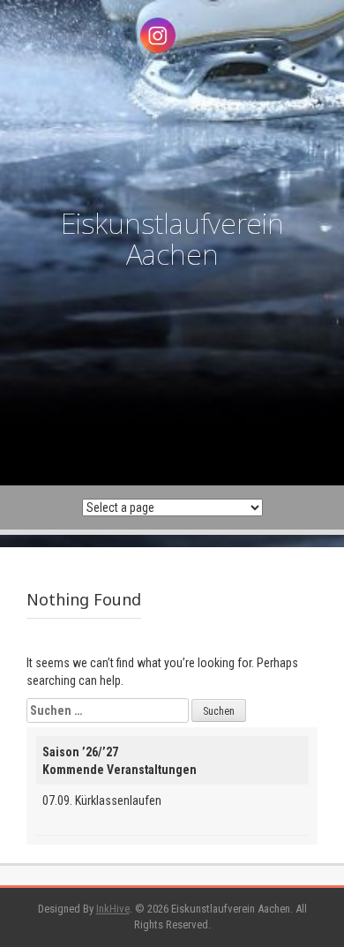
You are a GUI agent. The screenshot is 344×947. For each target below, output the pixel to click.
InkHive (113, 908)
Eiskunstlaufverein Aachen (172, 238)
